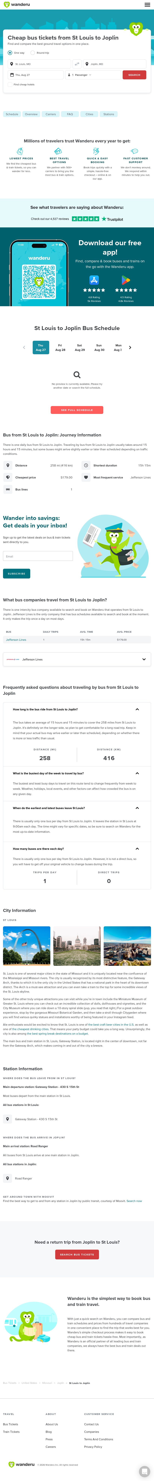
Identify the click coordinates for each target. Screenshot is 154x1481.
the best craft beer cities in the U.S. (111, 1024)
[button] (147, 5)
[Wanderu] (17, 4)
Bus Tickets (10, 1382)
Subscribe (16, 573)
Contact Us (91, 1424)
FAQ (70, 114)
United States (29, 1382)
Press (49, 1439)
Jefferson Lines (16, 639)
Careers (51, 1446)
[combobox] (39, 64)
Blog (49, 1431)
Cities (89, 114)
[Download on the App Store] (94, 280)
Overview (31, 114)
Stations (108, 114)
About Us (52, 1424)
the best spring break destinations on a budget (57, 1033)
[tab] (19, 54)
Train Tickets (11, 1431)
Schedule (12, 114)
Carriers (51, 114)
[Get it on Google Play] (126, 280)
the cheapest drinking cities (30, 1029)
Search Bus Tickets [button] (77, 1254)
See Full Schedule (77, 409)
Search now (134, 1201)
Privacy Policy (93, 1446)
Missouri (47, 1382)
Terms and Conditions (98, 1439)
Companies (91, 1431)
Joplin (60, 1382)
